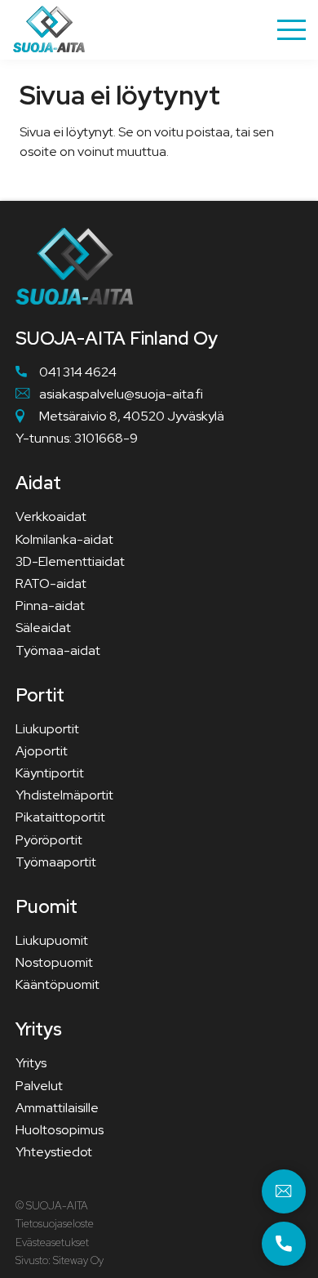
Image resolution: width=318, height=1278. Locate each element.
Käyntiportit (49, 772)
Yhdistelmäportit (64, 795)
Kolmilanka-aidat (64, 539)
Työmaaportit (55, 862)
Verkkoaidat (50, 516)
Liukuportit (47, 728)
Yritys (30, 1062)
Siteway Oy (78, 1260)
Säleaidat (43, 627)
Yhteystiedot (53, 1151)
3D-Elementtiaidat (70, 561)
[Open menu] (291, 29)
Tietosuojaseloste (54, 1224)
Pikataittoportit (60, 817)
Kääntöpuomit (57, 984)
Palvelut (39, 1085)
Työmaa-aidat (57, 650)
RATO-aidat (50, 583)
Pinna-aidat (50, 605)
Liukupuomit (51, 940)
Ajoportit (41, 750)
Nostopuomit (54, 962)
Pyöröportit (48, 839)
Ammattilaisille (57, 1107)
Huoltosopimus (59, 1129)
